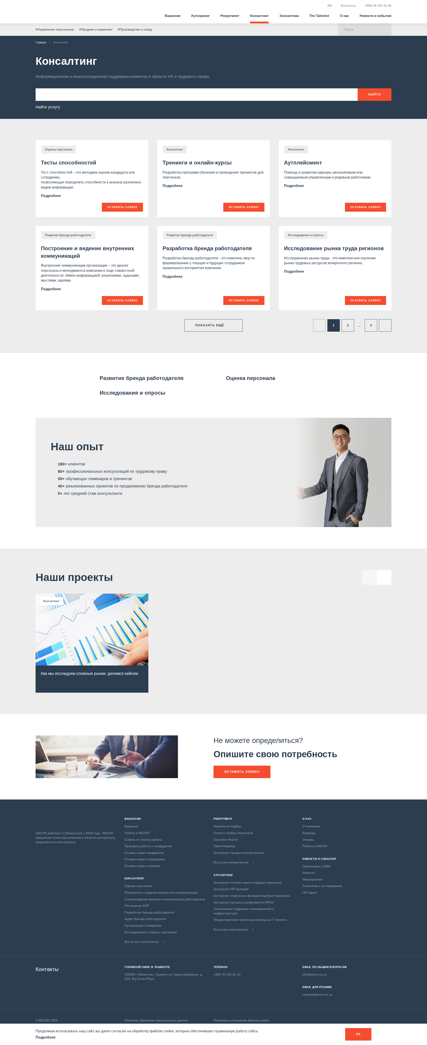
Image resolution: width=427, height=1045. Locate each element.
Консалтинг (259, 16)
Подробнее (51, 196)
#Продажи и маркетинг (96, 29)
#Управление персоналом (55, 29)
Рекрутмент (229, 16)
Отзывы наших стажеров (142, 866)
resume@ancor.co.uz (317, 994)
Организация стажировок (143, 925)
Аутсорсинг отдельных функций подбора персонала (252, 895)
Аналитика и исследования (322, 886)
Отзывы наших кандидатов (144, 852)
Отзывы (308, 839)
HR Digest (309, 892)
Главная (41, 42)
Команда (308, 833)
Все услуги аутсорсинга (231, 929)
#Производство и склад (135, 29)
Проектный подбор (227, 826)
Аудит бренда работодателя (145, 919)
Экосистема (289, 16)
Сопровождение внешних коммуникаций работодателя (165, 899)
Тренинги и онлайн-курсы (197, 163)
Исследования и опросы (132, 393)
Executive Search (226, 839)
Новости (308, 873)
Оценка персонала (250, 378)
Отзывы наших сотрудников (145, 859)
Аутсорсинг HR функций (231, 889)
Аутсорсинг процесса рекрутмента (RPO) (244, 902)
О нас (344, 16)
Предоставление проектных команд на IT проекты (250, 919)
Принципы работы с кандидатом (148, 846)
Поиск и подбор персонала (233, 833)
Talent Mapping (224, 846)
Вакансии (172, 16)
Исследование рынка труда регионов (334, 248)
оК (358, 1034)
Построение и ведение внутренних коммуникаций (161, 892)
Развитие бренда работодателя (142, 378)
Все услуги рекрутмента (231, 862)
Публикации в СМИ (316, 866)
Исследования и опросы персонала (151, 932)
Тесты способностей (68, 163)
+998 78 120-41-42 (227, 974)
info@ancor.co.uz (314, 974)
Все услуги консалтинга (142, 942)
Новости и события (375, 16)
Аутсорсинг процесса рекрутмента (239, 852)
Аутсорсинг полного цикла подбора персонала (248, 882)
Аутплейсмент (303, 163)
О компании (311, 826)
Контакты (348, 5)
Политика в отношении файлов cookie (241, 1020)
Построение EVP (137, 905)
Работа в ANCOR (137, 833)
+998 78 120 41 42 (378, 5)
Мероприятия (312, 879)
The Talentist (319, 16)
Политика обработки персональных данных (156, 1020)
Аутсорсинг (200, 16)
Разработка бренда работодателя (207, 248)
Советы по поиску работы (143, 839)
